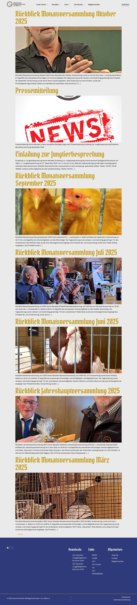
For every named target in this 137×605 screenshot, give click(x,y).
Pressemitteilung (36, 90)
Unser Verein (41, 4)
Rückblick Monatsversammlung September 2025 (55, 179)
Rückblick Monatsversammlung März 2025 (62, 463)
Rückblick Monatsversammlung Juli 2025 (66, 252)
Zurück (19, 534)
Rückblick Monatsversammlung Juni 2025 (67, 321)
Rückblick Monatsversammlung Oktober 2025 (65, 17)
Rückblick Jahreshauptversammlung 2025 (67, 390)
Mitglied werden (94, 4)
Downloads (78, 4)
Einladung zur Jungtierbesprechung (59, 154)
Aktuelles (55, 4)
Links (66, 4)
